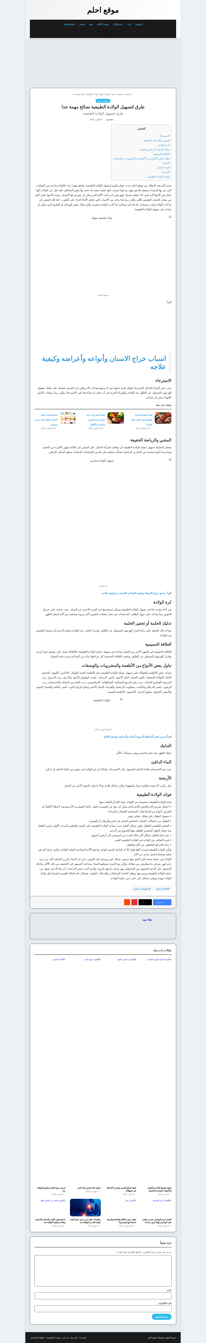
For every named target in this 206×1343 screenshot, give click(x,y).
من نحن (65, 1337)
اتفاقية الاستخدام (38, 1337)
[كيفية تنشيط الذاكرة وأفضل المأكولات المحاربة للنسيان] (156, 1071)
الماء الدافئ (163, 167)
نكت (129, 24)
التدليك (166, 162)
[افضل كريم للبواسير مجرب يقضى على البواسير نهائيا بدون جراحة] (156, 1207)
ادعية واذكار (118, 24)
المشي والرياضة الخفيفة (157, 140)
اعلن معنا (74, 1337)
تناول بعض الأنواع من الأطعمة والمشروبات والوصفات (141, 158)
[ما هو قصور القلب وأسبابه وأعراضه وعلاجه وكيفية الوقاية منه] (50, 1207)
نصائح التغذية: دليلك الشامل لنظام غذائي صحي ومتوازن (46, 420)
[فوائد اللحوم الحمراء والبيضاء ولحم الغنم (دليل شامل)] (163, 418)
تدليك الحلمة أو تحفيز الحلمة (154, 149)
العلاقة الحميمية (161, 153)
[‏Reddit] (127, 902)
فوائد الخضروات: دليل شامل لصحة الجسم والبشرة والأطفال (95, 420)
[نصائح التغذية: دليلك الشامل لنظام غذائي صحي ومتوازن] (68, 418)
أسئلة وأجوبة (69, 24)
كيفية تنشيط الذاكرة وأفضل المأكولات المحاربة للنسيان (159, 1189)
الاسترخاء (165, 135)
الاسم (169, 1290)
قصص (82, 24)
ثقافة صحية (162, 888)
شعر (91, 24)
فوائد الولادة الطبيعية (158, 176)
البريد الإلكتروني (164, 1303)
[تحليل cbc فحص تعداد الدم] (85, 1071)
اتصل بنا (82, 1337)
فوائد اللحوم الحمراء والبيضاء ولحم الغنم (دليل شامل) (141, 420)
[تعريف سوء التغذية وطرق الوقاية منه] (50, 1071)
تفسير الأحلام (103, 24)
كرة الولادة (164, 144)
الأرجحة (166, 172)
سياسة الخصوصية (53, 1337)
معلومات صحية (141, 888)
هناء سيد (109, 119)
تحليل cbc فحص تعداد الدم (89, 1187)
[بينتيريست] (134, 902)
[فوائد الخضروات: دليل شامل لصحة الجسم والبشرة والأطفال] (115, 418)
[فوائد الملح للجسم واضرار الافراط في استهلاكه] (120, 1071)
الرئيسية (139, 24)
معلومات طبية (117, 94)
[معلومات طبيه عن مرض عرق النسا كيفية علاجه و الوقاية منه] (85, 1207)
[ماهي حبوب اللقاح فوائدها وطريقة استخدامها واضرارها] (120, 1207)
